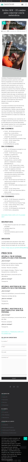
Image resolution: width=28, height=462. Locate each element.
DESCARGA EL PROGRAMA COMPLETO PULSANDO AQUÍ (12, 332)
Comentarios (4, 357)
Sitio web (3, 352)
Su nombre (4, 341)
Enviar (13, 378)
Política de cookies (7, 459)
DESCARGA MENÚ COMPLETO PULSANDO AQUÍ (13, 215)
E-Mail (3, 346)
